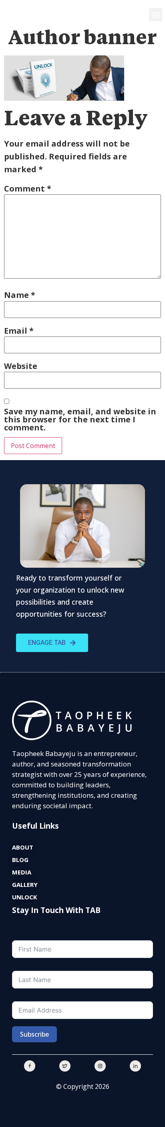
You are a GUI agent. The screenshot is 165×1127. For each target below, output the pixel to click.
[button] (155, 14)
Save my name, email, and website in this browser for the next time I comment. (80, 420)
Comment (27, 189)
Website (20, 366)
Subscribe (34, 1034)
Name (19, 295)
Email (19, 331)
